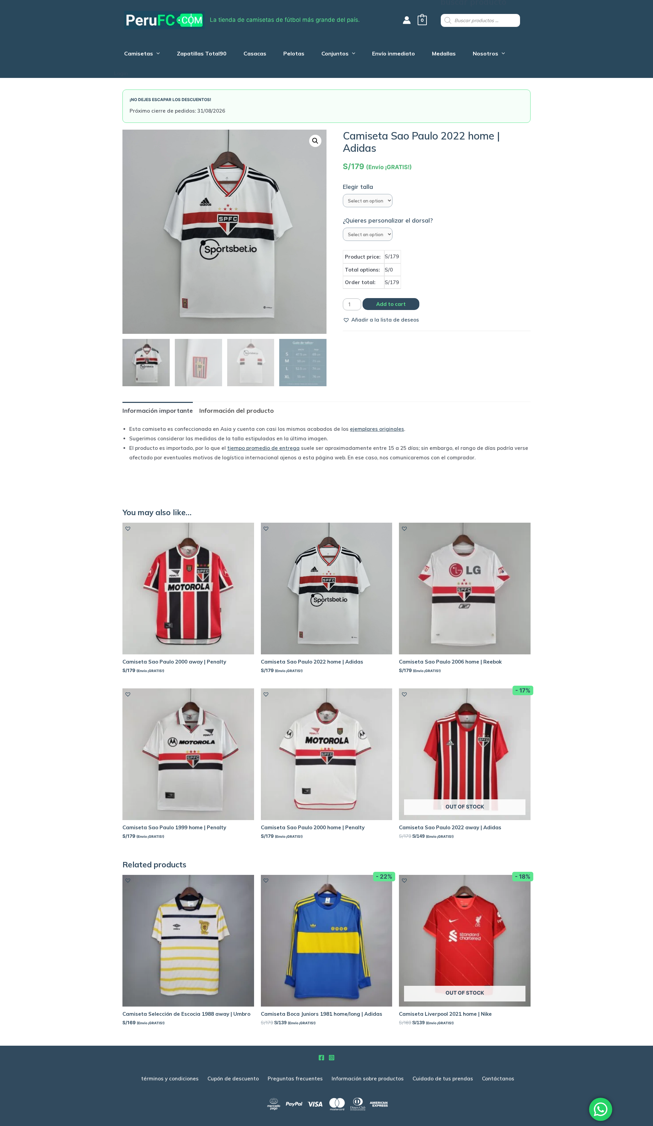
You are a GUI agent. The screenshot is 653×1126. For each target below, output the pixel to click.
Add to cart (391, 304)
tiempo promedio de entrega (263, 448)
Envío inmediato (393, 54)
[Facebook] (321, 1058)
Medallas (444, 54)
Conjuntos (335, 54)
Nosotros (485, 54)
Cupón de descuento (233, 1078)
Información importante (157, 410)
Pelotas (293, 54)
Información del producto (236, 410)
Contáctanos (498, 1078)
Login (121, 73)
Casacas (255, 54)
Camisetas (138, 54)
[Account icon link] (407, 20)
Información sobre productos (368, 1078)
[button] (381, 320)
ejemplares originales (377, 429)
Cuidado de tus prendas (443, 1078)
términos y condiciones (170, 1078)
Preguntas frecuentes (295, 1078)
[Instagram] (332, 1058)
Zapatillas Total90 (202, 54)
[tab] (157, 410)
